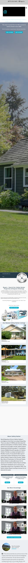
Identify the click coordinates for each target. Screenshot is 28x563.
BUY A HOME (19, 32)
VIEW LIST (7, 482)
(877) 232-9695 (12, 1)
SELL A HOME (9, 32)
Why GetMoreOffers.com (6, 273)
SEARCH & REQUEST (14, 307)
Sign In (22, 1)
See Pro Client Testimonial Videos (14, 537)
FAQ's (3, 276)
